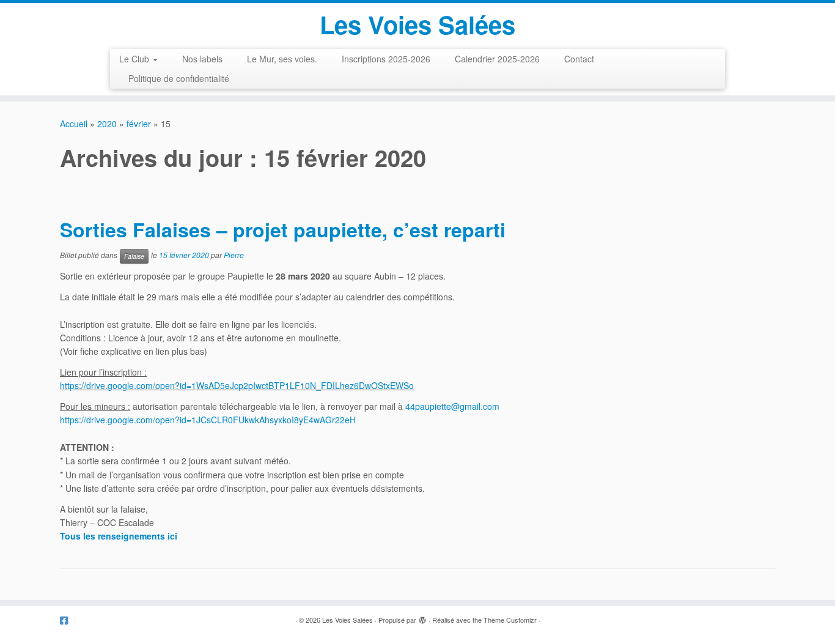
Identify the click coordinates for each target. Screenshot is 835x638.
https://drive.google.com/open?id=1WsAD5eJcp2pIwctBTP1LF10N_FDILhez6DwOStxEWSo (237, 385)
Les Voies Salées (417, 24)
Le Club (135, 59)
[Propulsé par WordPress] (422, 617)
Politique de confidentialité (178, 78)
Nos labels (202, 59)
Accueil (73, 123)
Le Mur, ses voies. (282, 59)
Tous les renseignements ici (118, 536)
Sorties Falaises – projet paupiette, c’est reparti (283, 229)
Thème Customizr (510, 620)
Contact (579, 59)
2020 (107, 123)
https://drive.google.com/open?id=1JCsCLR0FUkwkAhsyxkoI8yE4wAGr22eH (208, 420)
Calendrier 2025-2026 (497, 59)
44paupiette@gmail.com (452, 406)
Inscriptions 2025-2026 (386, 59)
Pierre (234, 255)
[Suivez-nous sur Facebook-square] (68, 620)
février (139, 123)
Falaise (134, 256)
